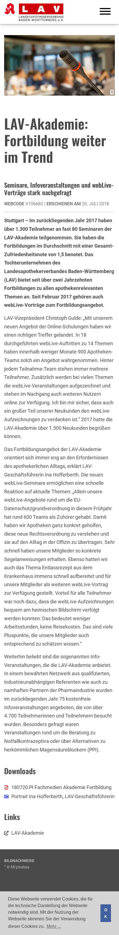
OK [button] (105, 913)
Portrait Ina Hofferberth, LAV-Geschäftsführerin (63, 796)
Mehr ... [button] (53, 926)
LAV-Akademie (27, 833)
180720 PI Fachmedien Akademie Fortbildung (61, 787)
